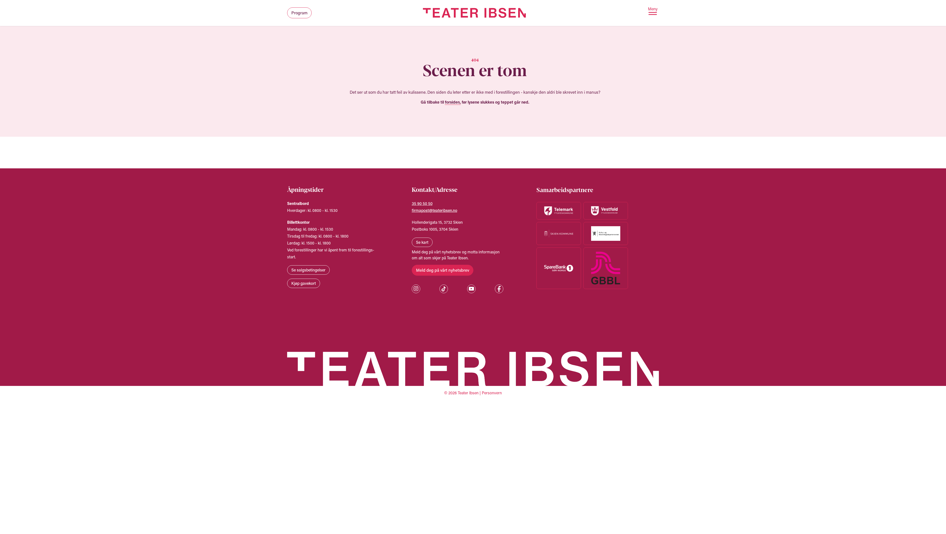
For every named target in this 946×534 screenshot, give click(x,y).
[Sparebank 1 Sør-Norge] (558, 268)
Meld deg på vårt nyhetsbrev (442, 270)
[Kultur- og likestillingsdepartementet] (605, 233)
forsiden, (453, 102)
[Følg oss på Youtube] (471, 289)
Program (299, 12)
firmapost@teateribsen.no (434, 210)
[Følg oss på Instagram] (416, 288)
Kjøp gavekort (303, 283)
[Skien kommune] (558, 233)
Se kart (422, 242)
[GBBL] (605, 268)
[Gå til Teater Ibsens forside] (474, 13)
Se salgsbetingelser (308, 269)
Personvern (492, 392)
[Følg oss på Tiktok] (444, 288)
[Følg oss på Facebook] (499, 289)
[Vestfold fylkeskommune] (605, 210)
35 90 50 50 (422, 203)
